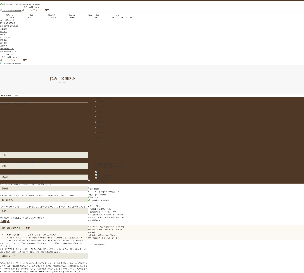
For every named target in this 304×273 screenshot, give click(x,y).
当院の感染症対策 (7, 20)
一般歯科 (3, 29)
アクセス (105, 238)
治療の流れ (109, 235)
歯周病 (2, 34)
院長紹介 (119, 227)
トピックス (114, 238)
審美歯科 (3, 40)
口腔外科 (3, 46)
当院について (93, 227)
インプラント (5, 37)
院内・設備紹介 (94, 238)
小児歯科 (3, 32)
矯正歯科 (3, 43)
